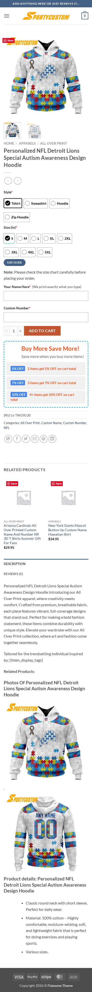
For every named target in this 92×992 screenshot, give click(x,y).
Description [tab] (15, 564)
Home (9, 143)
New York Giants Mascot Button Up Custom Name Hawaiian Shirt (67, 530)
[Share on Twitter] (26, 439)
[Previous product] (17, 181)
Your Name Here (17, 287)
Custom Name (51, 423)
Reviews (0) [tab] (13, 574)
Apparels (27, 143)
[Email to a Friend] (35, 439)
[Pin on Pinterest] (43, 439)
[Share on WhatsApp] (8, 439)
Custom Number (17, 308)
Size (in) (10, 227)
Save (10, 40)
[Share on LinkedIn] (52, 439)
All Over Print (53, 143)
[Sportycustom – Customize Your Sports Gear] (46, 16)
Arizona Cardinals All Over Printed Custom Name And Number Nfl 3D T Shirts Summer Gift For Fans (22, 534)
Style (8, 192)
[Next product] (8, 181)
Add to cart (42, 330)
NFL (7, 428)
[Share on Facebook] (17, 439)
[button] (7, 16)
